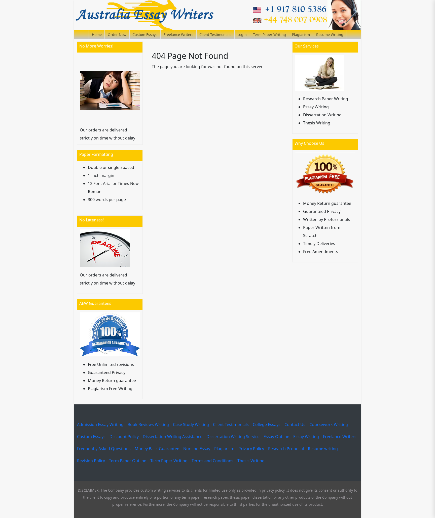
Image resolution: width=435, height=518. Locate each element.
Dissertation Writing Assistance (172, 436)
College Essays (266, 424)
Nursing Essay (196, 448)
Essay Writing (306, 436)
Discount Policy (124, 436)
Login (242, 34)
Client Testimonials (215, 34)
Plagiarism (301, 34)
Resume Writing (329, 34)
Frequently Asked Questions (104, 448)
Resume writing (323, 448)
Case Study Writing (191, 424)
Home (97, 34)
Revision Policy (91, 460)
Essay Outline (276, 436)
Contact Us (294, 424)
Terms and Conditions (212, 460)
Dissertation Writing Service (233, 436)
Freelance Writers (178, 34)
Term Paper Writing (269, 34)
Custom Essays (144, 34)
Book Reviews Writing (148, 424)
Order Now (117, 34)
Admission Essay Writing (100, 424)
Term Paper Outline (127, 460)
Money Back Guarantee (157, 448)
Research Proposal (286, 448)
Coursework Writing (328, 424)
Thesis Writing (251, 460)
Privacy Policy (251, 448)
